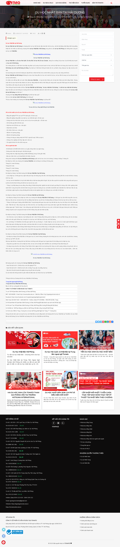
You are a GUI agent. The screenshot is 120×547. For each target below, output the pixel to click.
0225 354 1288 (13, 432)
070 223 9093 (12, 494)
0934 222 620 (18, 498)
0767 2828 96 (12, 482)
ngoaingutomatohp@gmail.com (18, 501)
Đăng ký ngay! (95, 79)
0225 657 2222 (13, 425)
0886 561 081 (12, 444)
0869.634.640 (12, 476)
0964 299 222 (28, 498)
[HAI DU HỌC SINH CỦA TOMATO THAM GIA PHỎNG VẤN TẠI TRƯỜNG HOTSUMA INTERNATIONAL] (23, 381)
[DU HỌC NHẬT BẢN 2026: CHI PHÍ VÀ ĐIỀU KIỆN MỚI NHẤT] (60, 381)
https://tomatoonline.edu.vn (13, 507)
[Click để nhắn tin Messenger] (3, 529)
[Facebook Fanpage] (53, 423)
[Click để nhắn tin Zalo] (3, 536)
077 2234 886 (12, 438)
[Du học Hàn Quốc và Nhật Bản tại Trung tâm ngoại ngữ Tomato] (60, 340)
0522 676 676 (12, 457)
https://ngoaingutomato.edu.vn (19, 504)
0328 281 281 (12, 451)
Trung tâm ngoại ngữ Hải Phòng (14, 281)
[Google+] (63, 423)
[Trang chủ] (118, 220)
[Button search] (111, 3)
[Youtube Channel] (58, 423)
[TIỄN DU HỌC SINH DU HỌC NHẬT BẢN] (96, 340)
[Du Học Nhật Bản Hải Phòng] (23, 340)
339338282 (13, 463)
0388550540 (12, 470)
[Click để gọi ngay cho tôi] (3, 542)
